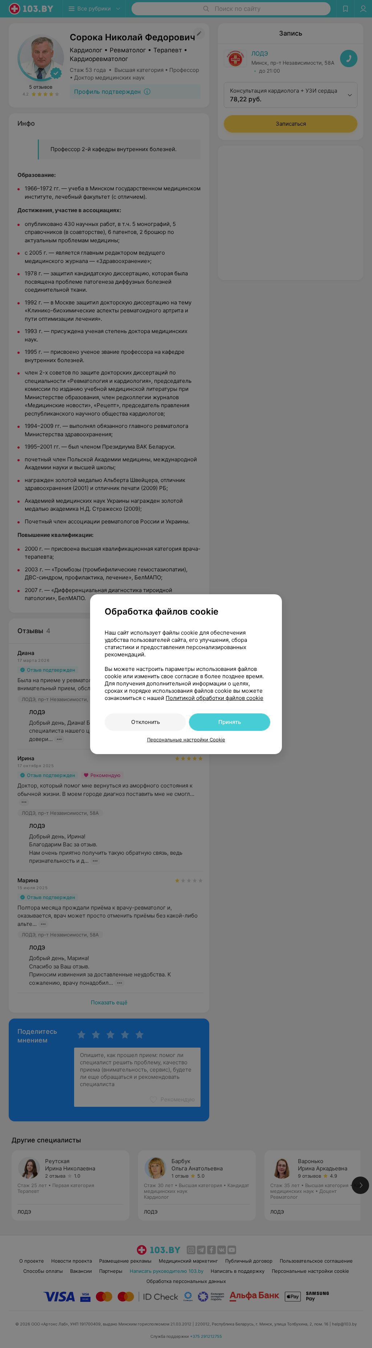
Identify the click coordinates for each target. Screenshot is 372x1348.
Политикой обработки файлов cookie (214, 698)
